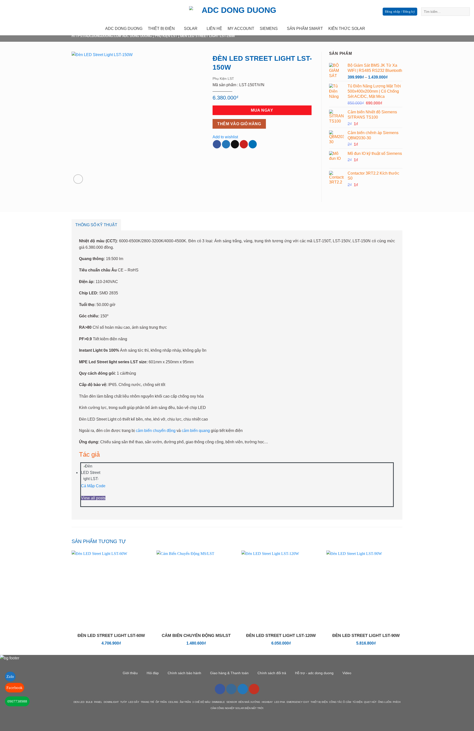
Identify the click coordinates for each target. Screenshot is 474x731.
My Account (241, 28)
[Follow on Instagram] (444, 28)
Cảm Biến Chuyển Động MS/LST (196, 635)
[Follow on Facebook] (437, 28)
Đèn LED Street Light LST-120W (281, 635)
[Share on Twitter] (226, 144)
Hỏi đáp (153, 673)
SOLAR (191, 28)
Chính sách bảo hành (184, 673)
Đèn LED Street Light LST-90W (366, 635)
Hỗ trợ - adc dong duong (314, 673)
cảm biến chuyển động (156, 430)
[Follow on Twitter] (450, 28)
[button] (78, 179)
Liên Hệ (214, 28)
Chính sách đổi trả (271, 673)
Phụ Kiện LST (166, 36)
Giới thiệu (130, 673)
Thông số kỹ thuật (96, 225)
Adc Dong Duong (123, 28)
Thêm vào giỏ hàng (239, 124)
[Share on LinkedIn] (253, 144)
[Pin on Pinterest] (244, 144)
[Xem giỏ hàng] (467, 28)
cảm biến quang (196, 430)
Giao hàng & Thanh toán (229, 673)
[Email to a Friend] (235, 144)
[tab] (96, 225)
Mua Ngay (262, 110)
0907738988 (17, 701)
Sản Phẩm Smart (305, 28)
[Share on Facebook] (217, 144)
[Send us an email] (457, 28)
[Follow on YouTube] (254, 689)
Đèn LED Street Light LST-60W (111, 635)
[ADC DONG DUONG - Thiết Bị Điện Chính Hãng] (237, 11)
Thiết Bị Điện (161, 28)
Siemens (269, 28)
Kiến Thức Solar (346, 28)
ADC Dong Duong (137, 36)
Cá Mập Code (93, 486)
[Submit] (465, 11)
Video (346, 673)
